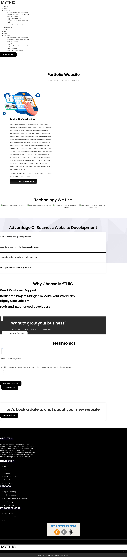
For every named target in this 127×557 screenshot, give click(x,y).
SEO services (12, 23)
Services (7, 10)
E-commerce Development (17, 12)
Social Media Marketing (16, 25)
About (6, 8)
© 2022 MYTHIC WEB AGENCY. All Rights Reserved (53, 555)
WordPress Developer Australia (18, 14)
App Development (14, 19)
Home (6, 6)
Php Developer (12, 17)
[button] (53, 29)
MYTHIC (8, 547)
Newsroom (8, 27)
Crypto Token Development (17, 21)
